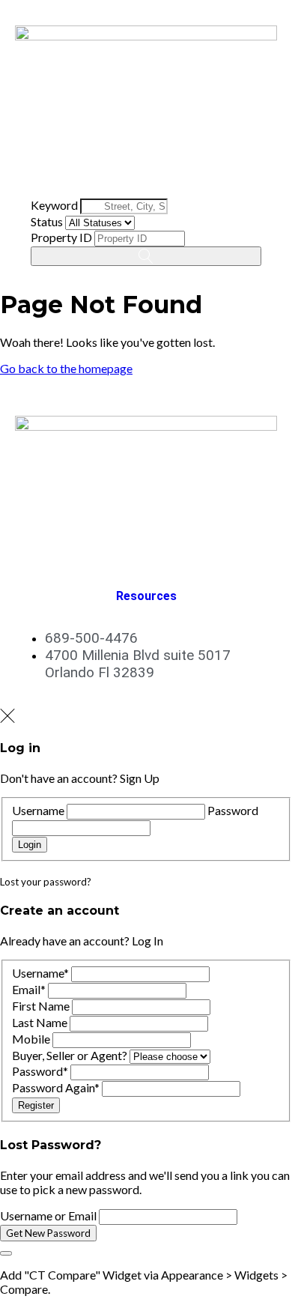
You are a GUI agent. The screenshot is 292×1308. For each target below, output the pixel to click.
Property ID (61, 237)
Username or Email (48, 1215)
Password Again (56, 1087)
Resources (146, 596)
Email (29, 989)
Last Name (39, 1022)
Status (47, 221)
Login (29, 844)
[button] (145, 174)
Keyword (54, 205)
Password (232, 810)
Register (36, 1105)
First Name (41, 1006)
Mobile (31, 1039)
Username (38, 810)
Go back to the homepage (66, 368)
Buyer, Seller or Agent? (69, 1055)
